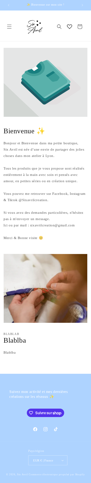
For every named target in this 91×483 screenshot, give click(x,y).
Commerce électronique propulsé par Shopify (57, 474)
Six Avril (22, 474)
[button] (9, 27)
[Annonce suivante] (82, 5)
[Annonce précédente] (9, 5)
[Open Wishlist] (69, 27)
